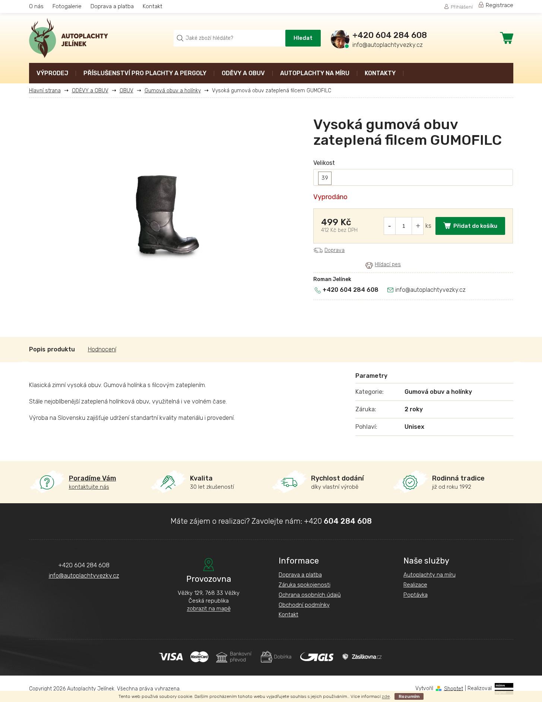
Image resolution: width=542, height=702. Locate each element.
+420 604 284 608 (350, 289)
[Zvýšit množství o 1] (418, 226)
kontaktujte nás (92, 482)
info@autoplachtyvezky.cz (430, 289)
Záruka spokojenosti (304, 584)
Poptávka (415, 594)
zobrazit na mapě (209, 608)
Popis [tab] (37, 349)
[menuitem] (52, 73)
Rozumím (409, 696)
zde (386, 696)
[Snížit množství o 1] (389, 226)
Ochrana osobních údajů (310, 594)
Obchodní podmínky (304, 605)
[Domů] (47, 90)
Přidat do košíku (475, 226)
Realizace (415, 584)
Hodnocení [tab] (102, 349)
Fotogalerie (67, 6)
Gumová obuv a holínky (438, 391)
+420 (338, 521)
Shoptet (453, 688)
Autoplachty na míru (429, 574)
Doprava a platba (112, 6)
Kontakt (152, 6)
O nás (36, 6)
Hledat (303, 38)
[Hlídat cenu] (383, 265)
